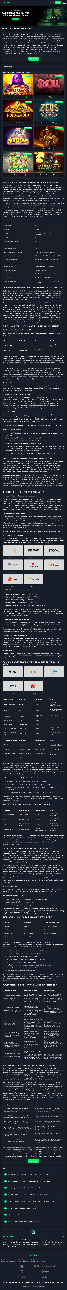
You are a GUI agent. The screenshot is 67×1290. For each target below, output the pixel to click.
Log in (52, 2)
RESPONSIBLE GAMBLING (54, 1282)
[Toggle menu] (64, 3)
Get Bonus (33, 58)
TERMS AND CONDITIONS (34, 1282)
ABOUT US (7, 1282)
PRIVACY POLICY (18, 1282)
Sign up (58, 2)
